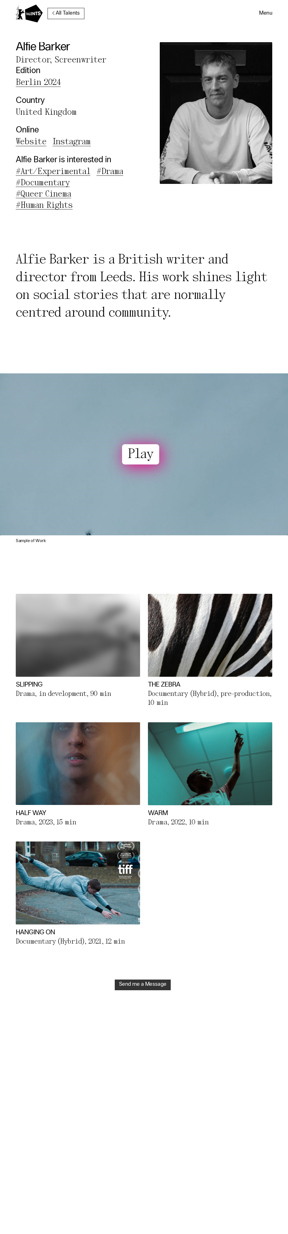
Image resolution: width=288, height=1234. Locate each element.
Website (31, 141)
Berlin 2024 (38, 82)
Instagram (72, 141)
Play (140, 454)
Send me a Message (142, 984)
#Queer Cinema (43, 194)
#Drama (109, 171)
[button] (265, 13)
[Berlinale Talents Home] (29, 13)
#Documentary (43, 183)
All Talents (68, 13)
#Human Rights (44, 205)
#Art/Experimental (53, 171)
